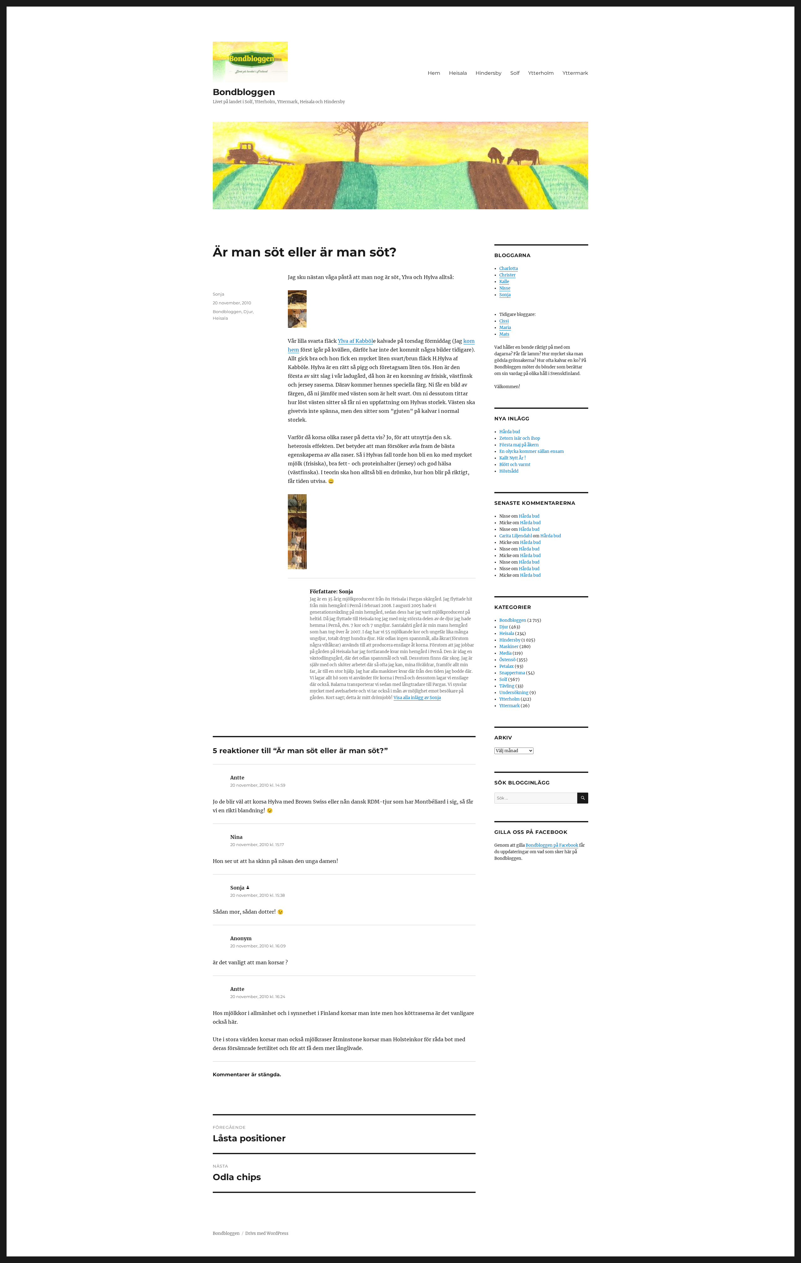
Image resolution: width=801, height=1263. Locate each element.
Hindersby (489, 73)
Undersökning (513, 692)
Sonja (218, 294)
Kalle (504, 281)
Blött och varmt (514, 464)
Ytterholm (541, 73)
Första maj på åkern (519, 445)
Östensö (507, 659)
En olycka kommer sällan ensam (531, 451)
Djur (248, 311)
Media (505, 653)
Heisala (458, 73)
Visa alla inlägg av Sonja (417, 697)
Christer (507, 275)
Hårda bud (509, 431)
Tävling (506, 686)
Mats (504, 334)
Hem (434, 73)
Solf (514, 73)
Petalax (506, 666)
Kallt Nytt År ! (512, 458)
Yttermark (575, 73)
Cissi (504, 321)
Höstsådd (508, 471)
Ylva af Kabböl (355, 341)
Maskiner (508, 646)
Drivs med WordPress (266, 1233)
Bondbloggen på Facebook (552, 845)
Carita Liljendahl (515, 536)
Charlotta (508, 268)
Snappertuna (512, 673)
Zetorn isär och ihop (519, 438)
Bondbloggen (244, 92)
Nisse (504, 288)
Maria (505, 327)
